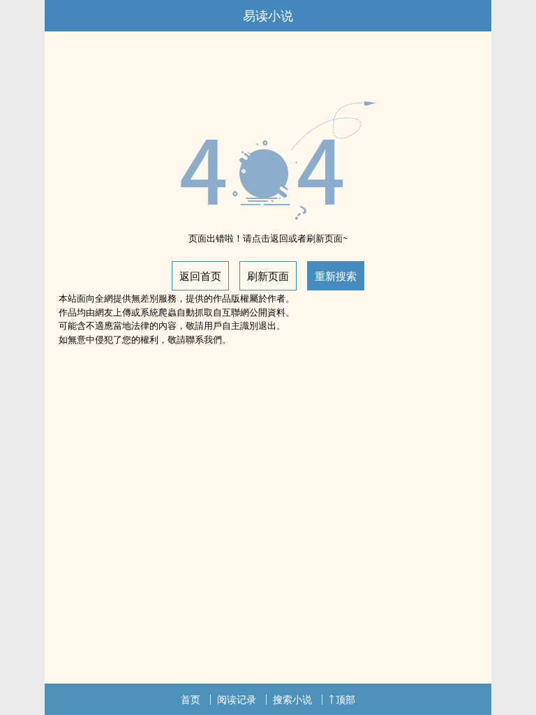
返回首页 (200, 276)
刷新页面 (268, 276)
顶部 (345, 699)
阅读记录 (236, 699)
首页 (190, 699)
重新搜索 (336, 276)
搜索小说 (292, 699)
